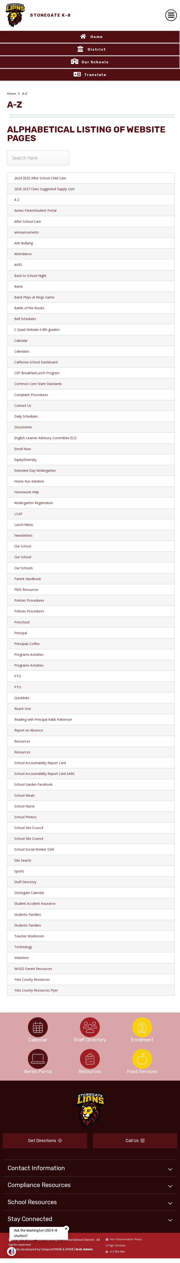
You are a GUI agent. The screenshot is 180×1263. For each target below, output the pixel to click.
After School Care (27, 221)
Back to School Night (30, 275)
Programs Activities (29, 654)
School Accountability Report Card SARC (44, 773)
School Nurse (24, 806)
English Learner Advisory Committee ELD (45, 438)
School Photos (25, 817)
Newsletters (23, 535)
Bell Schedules (25, 319)
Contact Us (22, 405)
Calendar (21, 340)
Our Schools (23, 568)
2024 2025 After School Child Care (40, 178)
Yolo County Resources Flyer (36, 990)
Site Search (22, 860)
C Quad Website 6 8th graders (37, 329)
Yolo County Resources (32, 979)
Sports (19, 871)
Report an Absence (28, 730)
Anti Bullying (23, 243)
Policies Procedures (29, 600)
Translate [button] (95, 75)
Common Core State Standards (38, 383)
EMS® (69, 1249)
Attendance (23, 254)
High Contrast (117, 1245)
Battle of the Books (29, 308)
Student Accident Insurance (35, 903)
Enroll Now (22, 449)
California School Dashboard (36, 362)
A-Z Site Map (117, 1251)
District (97, 49)
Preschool (22, 622)
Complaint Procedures (31, 394)
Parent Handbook (27, 579)
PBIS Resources (26, 589)
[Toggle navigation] (171, 15)
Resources (22, 741)
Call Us (132, 1140)
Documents (23, 427)
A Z (16, 199)
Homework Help (26, 492)
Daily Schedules (26, 416)
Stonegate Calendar (29, 892)
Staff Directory (25, 882)
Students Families (27, 914)
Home (96, 37)
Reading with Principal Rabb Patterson (43, 719)
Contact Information (36, 1168)
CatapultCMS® (51, 1249)
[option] (38, 1027)
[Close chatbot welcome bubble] (66, 1229)
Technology (23, 947)
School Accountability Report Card (40, 763)
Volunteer (21, 957)
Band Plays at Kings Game (34, 297)
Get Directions (42, 1140)
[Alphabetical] (38, 162)
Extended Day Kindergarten (35, 470)
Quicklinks (21, 698)
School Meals (24, 795)
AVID (18, 264)
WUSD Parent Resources (33, 968)
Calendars (21, 351)
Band (18, 286)
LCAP (18, 514)
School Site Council (28, 828)
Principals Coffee (27, 643)
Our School (22, 546)
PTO (17, 676)
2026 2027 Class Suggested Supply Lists (44, 189)
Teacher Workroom (29, 936)
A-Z (24, 93)
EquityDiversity (25, 459)
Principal (20, 633)
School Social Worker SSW (34, 849)
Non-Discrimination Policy (125, 1239)
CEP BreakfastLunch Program (37, 373)
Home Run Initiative (29, 481)
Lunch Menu (23, 524)
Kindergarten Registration (33, 503)
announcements (26, 232)
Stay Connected (30, 1218)
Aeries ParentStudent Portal (35, 210)
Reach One (22, 708)
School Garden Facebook (33, 784)
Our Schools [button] (95, 62)
